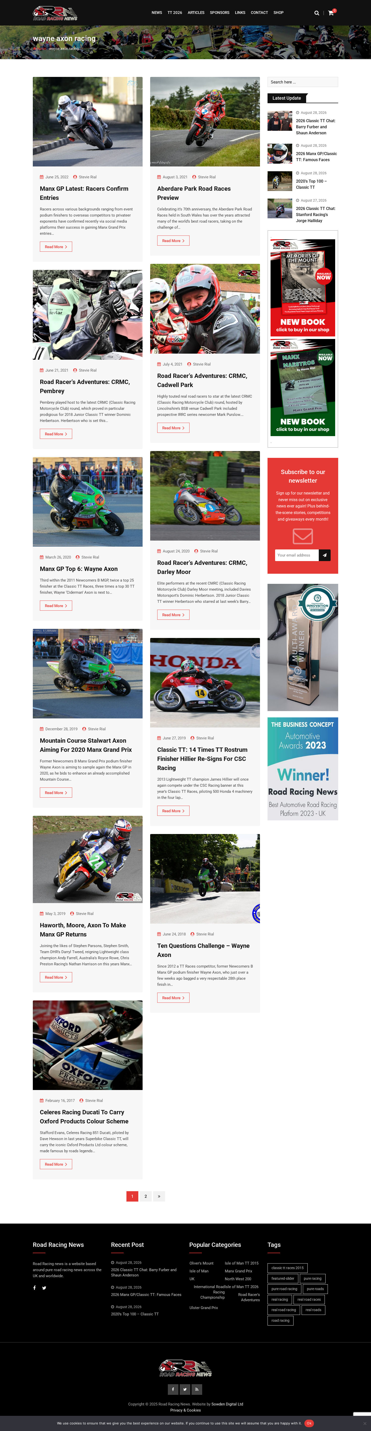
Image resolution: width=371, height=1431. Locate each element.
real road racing (284, 1310)
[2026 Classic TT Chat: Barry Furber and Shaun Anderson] (280, 121)
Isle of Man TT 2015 (241, 1263)
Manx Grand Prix (238, 1271)
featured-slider (283, 1278)
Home (41, 49)
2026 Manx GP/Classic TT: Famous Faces (146, 1294)
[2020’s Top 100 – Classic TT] (280, 181)
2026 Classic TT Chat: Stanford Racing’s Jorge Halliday (315, 214)
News (157, 12)
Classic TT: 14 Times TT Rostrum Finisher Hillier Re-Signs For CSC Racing (202, 759)
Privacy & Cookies (185, 1410)
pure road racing (284, 1289)
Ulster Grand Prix (204, 1308)
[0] (331, 13)
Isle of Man (199, 1271)
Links (240, 12)
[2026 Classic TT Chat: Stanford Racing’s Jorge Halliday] (280, 208)
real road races (309, 1299)
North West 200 (238, 1279)
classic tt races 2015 (288, 1268)
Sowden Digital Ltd (227, 1404)
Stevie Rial (88, 177)
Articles (196, 12)
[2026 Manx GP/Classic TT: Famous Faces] (280, 153)
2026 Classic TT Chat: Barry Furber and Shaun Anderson (315, 126)
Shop (279, 12)
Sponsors (219, 12)
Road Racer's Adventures (249, 1297)
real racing (280, 1299)
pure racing (313, 1278)
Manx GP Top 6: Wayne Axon (79, 568)
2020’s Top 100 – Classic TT (135, 1314)
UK (192, 1279)
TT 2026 (175, 12)
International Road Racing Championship (209, 1292)
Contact (259, 12)
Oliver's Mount (202, 1263)
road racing (280, 1320)
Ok (309, 1423)
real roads (313, 1310)
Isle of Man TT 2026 (241, 1287)
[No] (364, 1423)
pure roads (315, 1289)
